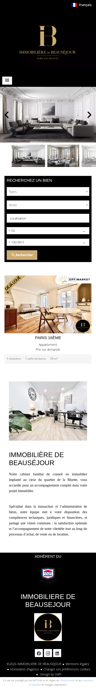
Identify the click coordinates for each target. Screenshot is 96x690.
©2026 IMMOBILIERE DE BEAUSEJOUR (34, 664)
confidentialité (67, 680)
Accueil (48, 41)
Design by (50, 674)
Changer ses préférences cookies (67, 669)
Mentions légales (77, 664)
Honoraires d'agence (24, 669)
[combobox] (48, 191)
